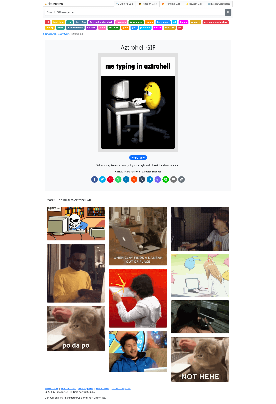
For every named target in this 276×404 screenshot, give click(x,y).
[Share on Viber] (158, 179)
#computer (54, 237)
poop (102, 27)
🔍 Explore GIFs (124, 3)
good (125, 27)
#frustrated (116, 319)
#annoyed (178, 378)
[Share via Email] (173, 179)
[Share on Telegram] (150, 179)
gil (174, 22)
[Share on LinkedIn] (126, 179)
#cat (113, 262)
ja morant (145, 27)
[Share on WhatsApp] (118, 179)
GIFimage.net (49, 33)
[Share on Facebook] (94, 179)
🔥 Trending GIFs (171, 3)
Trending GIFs (85, 388)
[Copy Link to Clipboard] (181, 179)
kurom (183, 22)
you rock (195, 22)
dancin (157, 27)
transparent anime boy (215, 22)
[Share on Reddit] (134, 179)
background (163, 22)
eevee (60, 27)
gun (134, 27)
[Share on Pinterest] (110, 179)
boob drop (58, 22)
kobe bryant (136, 22)
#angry (176, 330)
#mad (176, 325)
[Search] (228, 12)
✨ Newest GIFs (194, 3)
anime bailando (75, 27)
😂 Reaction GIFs (147, 3)
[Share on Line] (165, 179)
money (49, 27)
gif (179, 27)
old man (91, 27)
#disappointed (180, 373)
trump (149, 22)
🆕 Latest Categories (219, 3)
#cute (51, 232)
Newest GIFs (102, 388)
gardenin (121, 22)
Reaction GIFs (68, 388)
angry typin (138, 157)
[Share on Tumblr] (142, 179)
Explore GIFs (51, 388)
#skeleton (53, 227)
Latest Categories (121, 388)
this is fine (80, 22)
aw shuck (113, 27)
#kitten (114, 257)
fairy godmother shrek (101, 22)
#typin (114, 314)
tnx (69, 22)
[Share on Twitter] (102, 179)
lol (47, 22)
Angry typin (63, 33)
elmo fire (169, 27)
